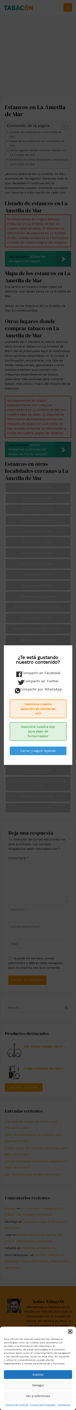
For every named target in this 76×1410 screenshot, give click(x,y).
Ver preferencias (38, 1396)
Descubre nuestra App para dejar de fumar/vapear (38, 731)
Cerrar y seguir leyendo (38, 751)
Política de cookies (17, 1404)
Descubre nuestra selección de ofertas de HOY (38, 708)
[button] (70, 1331)
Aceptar (38, 1374)
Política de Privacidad (42, 1404)
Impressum (63, 1404)
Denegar (38, 1385)
